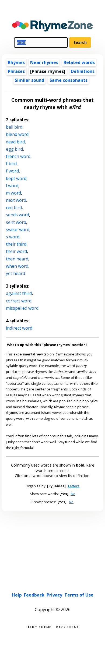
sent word (16, 222)
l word (12, 186)
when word (17, 266)
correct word (19, 301)
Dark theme (67, 626)
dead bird (15, 142)
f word (12, 171)
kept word (16, 178)
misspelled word (22, 308)
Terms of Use (78, 595)
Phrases (16, 71)
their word (16, 251)
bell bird (14, 127)
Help (17, 595)
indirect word (19, 328)
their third (16, 244)
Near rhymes (44, 62)
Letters (73, 486)
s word (12, 237)
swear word (17, 229)
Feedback (34, 595)
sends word (17, 215)
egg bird (14, 149)
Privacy (54, 595)
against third (19, 293)
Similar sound (29, 80)
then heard (17, 259)
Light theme (38, 626)
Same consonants (69, 80)
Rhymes (16, 62)
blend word (17, 134)
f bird (11, 164)
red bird (14, 207)
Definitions (82, 71)
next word (16, 200)
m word (13, 193)
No (73, 493)
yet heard (15, 273)
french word (18, 156)
